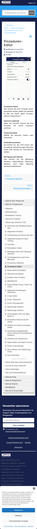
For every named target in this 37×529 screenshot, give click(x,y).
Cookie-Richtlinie (8, 526)
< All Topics (9, 25)
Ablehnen (18, 516)
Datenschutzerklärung (20, 526)
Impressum (30, 526)
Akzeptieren (18, 510)
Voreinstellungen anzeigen (18, 521)
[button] (34, 488)
